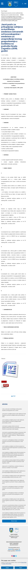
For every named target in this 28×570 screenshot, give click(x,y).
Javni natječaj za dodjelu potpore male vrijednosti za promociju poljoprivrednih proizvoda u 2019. (13, 471)
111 (19, 549)
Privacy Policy (23, 562)
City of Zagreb (4, 11)
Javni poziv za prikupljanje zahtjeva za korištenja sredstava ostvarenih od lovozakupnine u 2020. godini (13, 441)
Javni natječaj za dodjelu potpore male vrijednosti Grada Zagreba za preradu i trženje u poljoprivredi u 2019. (13, 482)
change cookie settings (6, 563)
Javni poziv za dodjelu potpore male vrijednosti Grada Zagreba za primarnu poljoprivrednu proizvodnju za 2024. (14, 415)
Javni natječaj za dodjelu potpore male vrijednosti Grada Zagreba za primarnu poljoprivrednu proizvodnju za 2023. (13, 421)
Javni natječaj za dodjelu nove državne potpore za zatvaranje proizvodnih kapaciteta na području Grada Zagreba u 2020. (14, 448)
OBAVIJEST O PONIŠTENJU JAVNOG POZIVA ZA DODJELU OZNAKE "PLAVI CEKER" (13, 467)
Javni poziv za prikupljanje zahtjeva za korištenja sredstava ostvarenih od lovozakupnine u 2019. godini (13, 488)
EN (25, 3)
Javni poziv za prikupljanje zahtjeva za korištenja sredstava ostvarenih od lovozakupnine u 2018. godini (13, 494)
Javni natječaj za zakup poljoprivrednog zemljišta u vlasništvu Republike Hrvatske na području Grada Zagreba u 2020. (13, 461)
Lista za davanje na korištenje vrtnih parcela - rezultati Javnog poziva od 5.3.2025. (12, 409)
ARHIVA (22, 14)
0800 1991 (18, 550)
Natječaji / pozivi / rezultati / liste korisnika (10, 14)
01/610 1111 (10, 549)
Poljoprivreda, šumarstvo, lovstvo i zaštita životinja (12, 13)
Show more (14, 521)
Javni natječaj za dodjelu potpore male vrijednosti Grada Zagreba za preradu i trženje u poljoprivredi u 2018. (13, 500)
